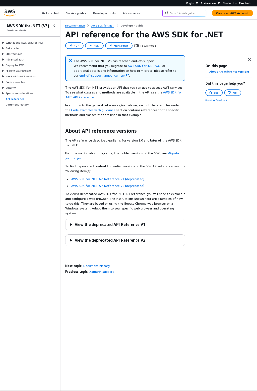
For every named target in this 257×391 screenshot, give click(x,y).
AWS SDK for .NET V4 (143, 66)
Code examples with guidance (93, 110)
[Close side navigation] (54, 26)
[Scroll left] (39, 13)
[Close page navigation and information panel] (249, 59)
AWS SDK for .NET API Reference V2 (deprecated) (107, 186)
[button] (107, 224)
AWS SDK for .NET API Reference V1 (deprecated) (107, 179)
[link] (132, 26)
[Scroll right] (142, 13)
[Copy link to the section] (62, 131)
